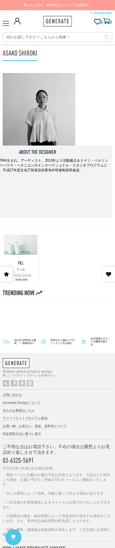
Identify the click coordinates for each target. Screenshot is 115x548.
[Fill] (21, 245)
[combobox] (57, 37)
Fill (21, 263)
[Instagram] (30, 383)
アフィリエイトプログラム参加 (25, 418)
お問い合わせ (12, 395)
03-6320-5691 (103, 13)
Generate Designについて (21, 403)
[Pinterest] (22, 383)
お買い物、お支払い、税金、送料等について (35, 426)
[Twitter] (6, 383)
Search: (106, 37)
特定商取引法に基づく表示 (22, 434)
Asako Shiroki (22, 274)
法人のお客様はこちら (19, 410)
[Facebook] (14, 383)
